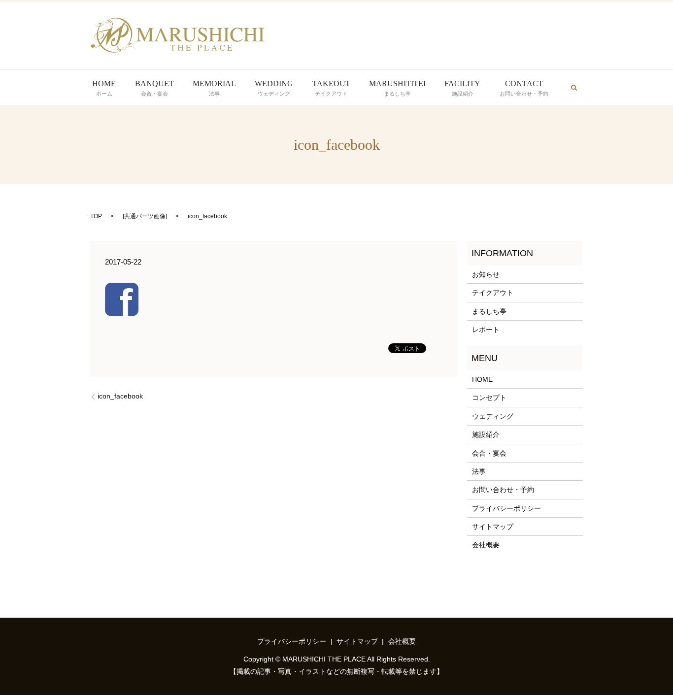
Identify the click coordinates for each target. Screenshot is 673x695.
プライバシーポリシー (506, 508)
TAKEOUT (331, 88)
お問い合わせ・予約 (503, 490)
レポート (486, 329)
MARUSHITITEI (397, 88)
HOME (104, 88)
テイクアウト (492, 293)
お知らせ (486, 274)
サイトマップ (492, 526)
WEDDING (274, 88)
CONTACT (524, 88)
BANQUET (154, 88)
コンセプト (489, 397)
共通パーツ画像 (145, 216)
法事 (479, 471)
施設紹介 (486, 434)
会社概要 (486, 545)
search (574, 87)
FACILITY (462, 88)
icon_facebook (120, 396)
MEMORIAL (214, 88)
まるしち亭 (489, 311)
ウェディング (492, 416)
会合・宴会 (489, 453)
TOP (96, 216)
